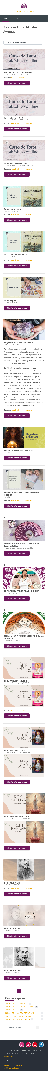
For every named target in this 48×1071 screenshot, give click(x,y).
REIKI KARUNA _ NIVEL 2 (15, 750)
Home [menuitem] (6, 18)
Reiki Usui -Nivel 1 (13, 882)
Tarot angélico (11, 300)
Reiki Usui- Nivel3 (12, 970)
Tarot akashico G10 (13, 117)
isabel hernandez (18, 78)
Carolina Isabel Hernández (21, 123)
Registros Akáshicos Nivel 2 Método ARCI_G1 (21, 493)
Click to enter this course (17, 83)
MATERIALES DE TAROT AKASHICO (18, 1016)
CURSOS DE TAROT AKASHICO (17, 1003)
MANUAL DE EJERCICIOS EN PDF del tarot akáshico (24, 637)
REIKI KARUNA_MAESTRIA (16, 816)
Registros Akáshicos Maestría (18, 342)
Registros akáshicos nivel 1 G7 (18, 450)
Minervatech (9, 1056)
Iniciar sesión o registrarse (24, 11)
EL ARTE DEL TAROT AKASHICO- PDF (21, 591)
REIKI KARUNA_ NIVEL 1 (15, 680)
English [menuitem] (13, 18)
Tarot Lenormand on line (16, 254)
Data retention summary (13, 1065)
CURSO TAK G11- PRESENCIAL (18, 72)
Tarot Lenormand (12, 209)
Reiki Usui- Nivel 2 (13, 928)
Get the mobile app (11, 1068)
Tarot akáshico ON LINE (15, 163)
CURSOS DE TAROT (13, 1010)
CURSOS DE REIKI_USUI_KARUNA (18, 1019)
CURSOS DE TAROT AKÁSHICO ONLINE (21, 1007)
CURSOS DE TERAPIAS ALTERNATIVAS (19, 1013)
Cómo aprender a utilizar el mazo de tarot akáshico (21, 544)
